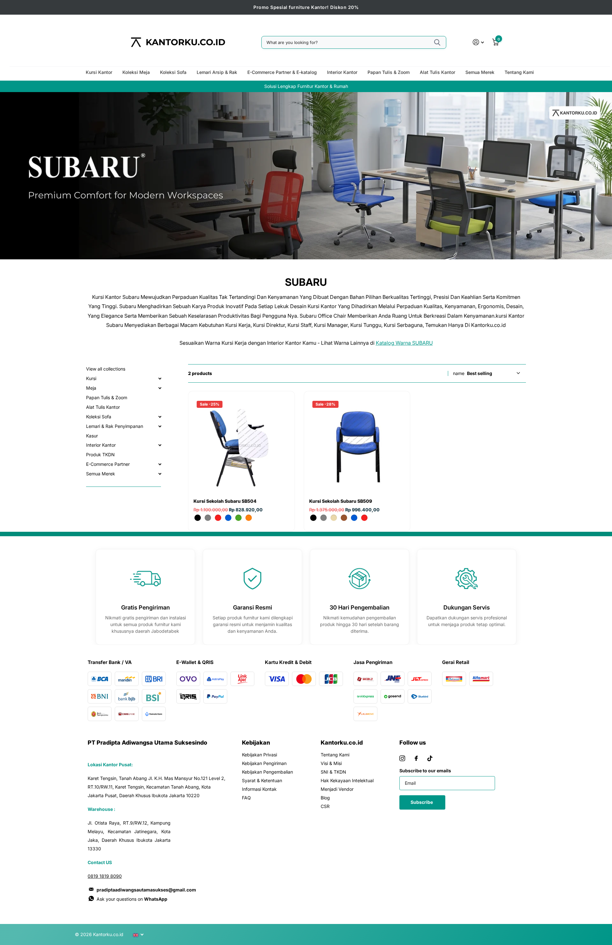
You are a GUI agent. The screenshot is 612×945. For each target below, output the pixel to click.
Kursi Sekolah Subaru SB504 (225, 501)
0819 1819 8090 (105, 876)
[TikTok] (430, 758)
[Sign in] (478, 42)
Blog (325, 797)
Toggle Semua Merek (159, 473)
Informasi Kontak (259, 789)
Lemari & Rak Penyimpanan (114, 426)
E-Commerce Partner (108, 464)
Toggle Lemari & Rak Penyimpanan (159, 426)
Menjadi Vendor (337, 789)
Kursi (91, 378)
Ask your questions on (132, 899)
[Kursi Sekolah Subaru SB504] (241, 446)
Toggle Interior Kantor (159, 445)
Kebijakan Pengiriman (264, 763)
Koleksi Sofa (173, 72)
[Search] (437, 42)
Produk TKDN (100, 454)
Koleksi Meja (136, 72)
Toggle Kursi (159, 378)
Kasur (92, 435)
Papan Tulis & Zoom (389, 72)
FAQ (246, 797)
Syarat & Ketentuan (262, 780)
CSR (325, 806)
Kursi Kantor (99, 72)
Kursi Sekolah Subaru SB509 (340, 501)
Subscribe (422, 802)
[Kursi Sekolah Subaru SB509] (357, 446)
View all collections (105, 369)
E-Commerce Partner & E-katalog (282, 72)
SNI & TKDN (333, 772)
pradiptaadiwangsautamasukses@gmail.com (146, 889)
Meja (91, 388)
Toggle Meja (159, 388)
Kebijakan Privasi (259, 754)
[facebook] (416, 758)
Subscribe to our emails (425, 770)
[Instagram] (402, 758)
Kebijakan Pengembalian (267, 772)
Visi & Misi (331, 763)
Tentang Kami (519, 72)
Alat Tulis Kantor (437, 72)
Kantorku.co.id (342, 742)
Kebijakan (256, 742)
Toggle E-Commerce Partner (159, 464)
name (458, 373)
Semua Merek (479, 72)
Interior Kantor (342, 72)
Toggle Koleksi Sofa (159, 416)
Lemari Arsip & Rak (217, 72)
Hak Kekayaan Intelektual (347, 780)
